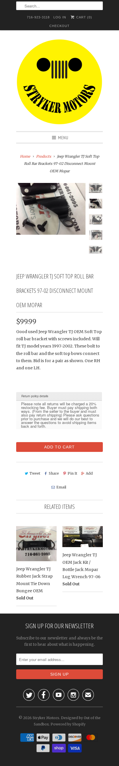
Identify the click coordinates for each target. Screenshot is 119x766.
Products (43, 156)
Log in (59, 17)
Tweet (34, 473)
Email (61, 487)
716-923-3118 (38, 17)
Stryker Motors (46, 718)
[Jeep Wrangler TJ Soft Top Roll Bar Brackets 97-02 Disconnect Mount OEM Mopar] (50, 209)
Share (54, 473)
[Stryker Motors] (59, 83)
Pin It (72, 473)
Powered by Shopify (68, 724)
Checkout (59, 26)
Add (89, 473)
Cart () (83, 17)
